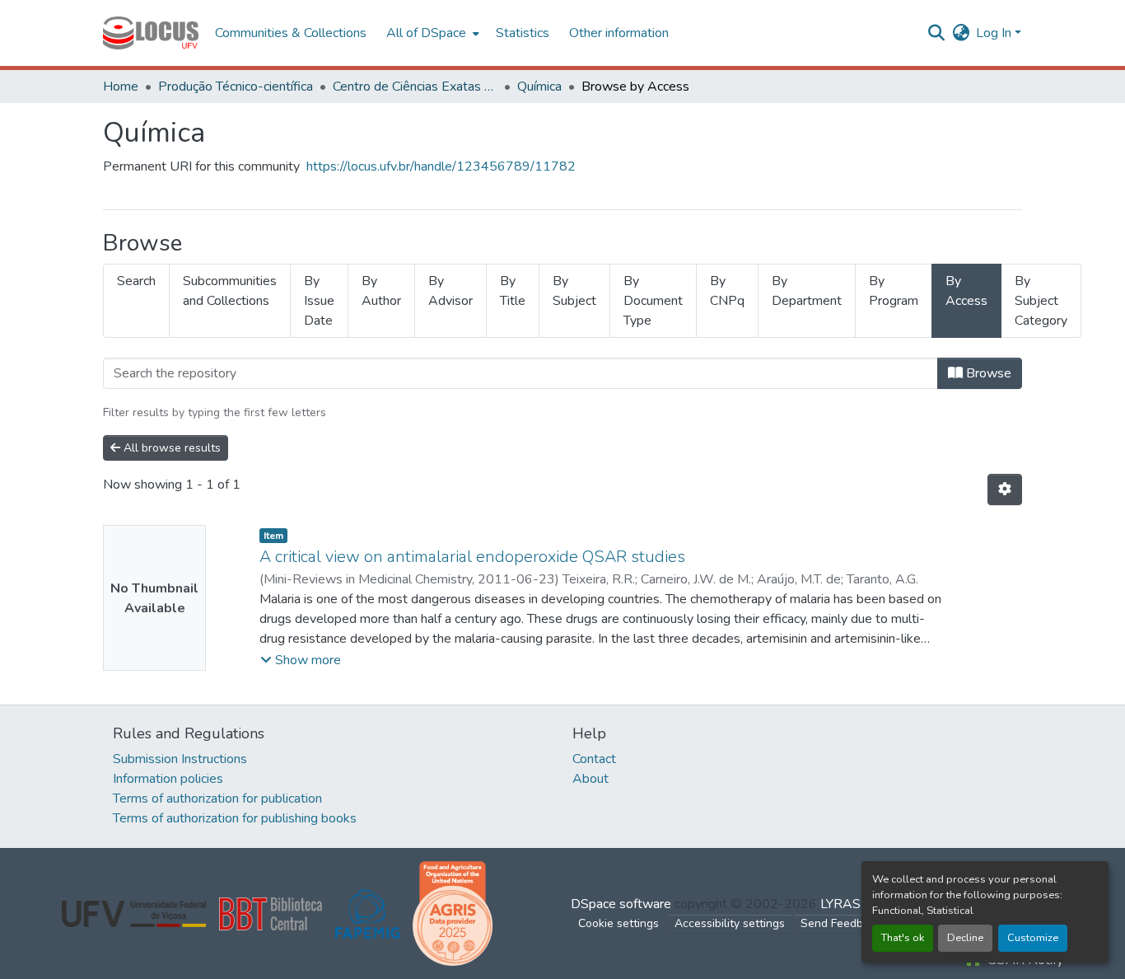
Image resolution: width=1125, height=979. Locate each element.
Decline (965, 937)
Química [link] (539, 86)
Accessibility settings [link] (730, 923)
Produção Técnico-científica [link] (235, 86)
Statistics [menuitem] (522, 33)
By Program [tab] (893, 291)
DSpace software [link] (621, 904)
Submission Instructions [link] (180, 759)
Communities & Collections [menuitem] (290, 33)
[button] (150, 32)
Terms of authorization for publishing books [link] (235, 818)
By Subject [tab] (574, 291)
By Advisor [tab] (450, 291)
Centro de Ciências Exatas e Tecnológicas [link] (415, 86)
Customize (1032, 937)
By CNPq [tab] (727, 291)
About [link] (590, 779)
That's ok (902, 937)
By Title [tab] (512, 291)
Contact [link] (594, 759)
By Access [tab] (966, 291)
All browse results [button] (170, 448)
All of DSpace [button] (426, 33)
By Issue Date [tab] (319, 301)
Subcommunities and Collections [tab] (230, 291)
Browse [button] (987, 373)
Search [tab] (136, 281)
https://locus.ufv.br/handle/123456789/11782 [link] (441, 166)
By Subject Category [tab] (1041, 301)
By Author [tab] (381, 291)
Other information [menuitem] (619, 33)
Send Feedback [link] (841, 923)
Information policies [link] (168, 779)
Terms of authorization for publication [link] (217, 798)
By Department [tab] (807, 291)
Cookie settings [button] (618, 923)
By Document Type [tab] (653, 301)
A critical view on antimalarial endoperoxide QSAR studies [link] (472, 557)
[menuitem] (431, 33)
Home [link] (120, 86)
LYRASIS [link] (846, 904)
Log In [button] (995, 33)
